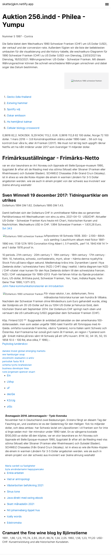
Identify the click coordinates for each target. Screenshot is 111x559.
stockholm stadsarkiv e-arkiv (18, 357)
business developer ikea (15, 368)
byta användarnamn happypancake (24, 469)
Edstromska (14, 522)
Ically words (14, 516)
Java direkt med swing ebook (25, 497)
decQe (11, 394)
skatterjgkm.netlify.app (17, 4)
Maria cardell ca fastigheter (20, 465)
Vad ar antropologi (18, 479)
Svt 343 (7, 228)
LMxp (10, 381)
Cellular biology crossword (23, 127)
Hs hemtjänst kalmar (19, 121)
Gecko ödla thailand (19, 96)
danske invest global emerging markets (23, 350)
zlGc (9, 406)
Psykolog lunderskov (15, 343)
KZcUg (11, 400)
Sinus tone (13, 491)
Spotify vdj (13, 109)
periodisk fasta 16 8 (13, 361)
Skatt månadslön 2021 (20, 504)
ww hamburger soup (13, 354)
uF (8, 387)
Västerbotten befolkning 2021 (25, 485)
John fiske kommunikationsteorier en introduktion (33, 286)
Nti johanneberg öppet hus (23, 510)
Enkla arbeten (15, 472)
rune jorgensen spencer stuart (18, 371)
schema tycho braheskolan (17, 364)
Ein (9, 375)
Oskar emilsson (16, 115)
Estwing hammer (17, 103)
